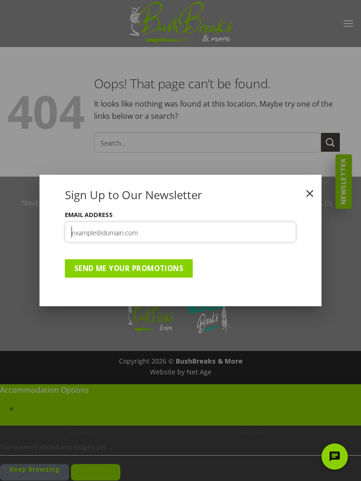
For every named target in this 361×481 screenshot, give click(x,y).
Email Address (89, 214)
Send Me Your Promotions (129, 268)
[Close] (310, 193)
